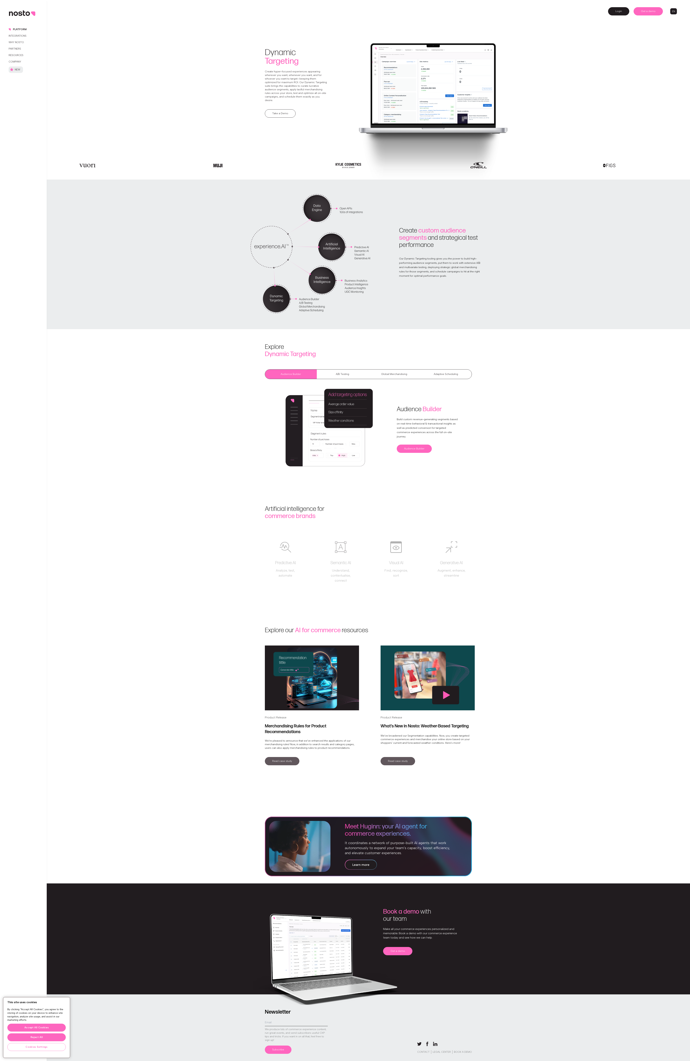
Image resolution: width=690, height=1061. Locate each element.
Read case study (282, 761)
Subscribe (278, 1049)
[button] (673, 11)
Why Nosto (16, 42)
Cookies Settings (37, 1047)
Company (15, 61)
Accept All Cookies (36, 1027)
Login (618, 11)
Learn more (360, 865)
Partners (15, 48)
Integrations (17, 35)
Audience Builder (414, 448)
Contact (423, 1051)
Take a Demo (280, 113)
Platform (20, 29)
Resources (16, 55)
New (17, 69)
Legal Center (442, 1051)
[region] (36, 1027)
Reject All (37, 1037)
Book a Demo (463, 1051)
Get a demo (648, 11)
